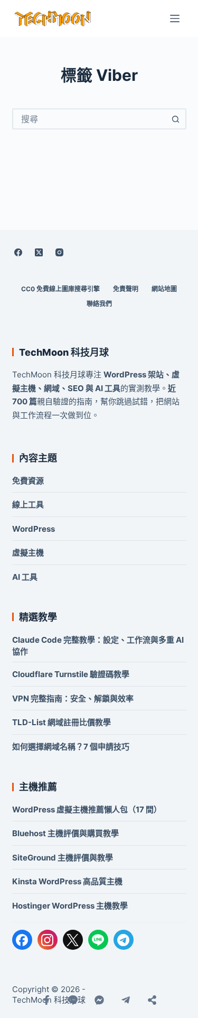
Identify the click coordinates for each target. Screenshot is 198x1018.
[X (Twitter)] (39, 252)
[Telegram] (124, 940)
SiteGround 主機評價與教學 (62, 858)
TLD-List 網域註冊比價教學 (61, 722)
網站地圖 (164, 289)
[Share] (152, 1000)
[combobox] (89, 118)
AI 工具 (24, 577)
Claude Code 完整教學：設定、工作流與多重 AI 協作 (98, 645)
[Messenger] (99, 1000)
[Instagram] (59, 252)
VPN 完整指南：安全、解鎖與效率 (73, 698)
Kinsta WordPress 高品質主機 (67, 881)
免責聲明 (125, 289)
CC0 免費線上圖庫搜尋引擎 (60, 289)
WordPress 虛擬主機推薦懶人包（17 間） (87, 809)
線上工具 (28, 504)
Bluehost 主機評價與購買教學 (65, 833)
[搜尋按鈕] (175, 118)
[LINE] (98, 940)
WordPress (33, 529)
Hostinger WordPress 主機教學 (70, 906)
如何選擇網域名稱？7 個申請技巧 (70, 747)
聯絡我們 (99, 304)
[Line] (72, 1000)
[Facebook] (18, 252)
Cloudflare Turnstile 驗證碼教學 (70, 674)
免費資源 (28, 481)
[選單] (174, 18)
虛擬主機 (28, 553)
